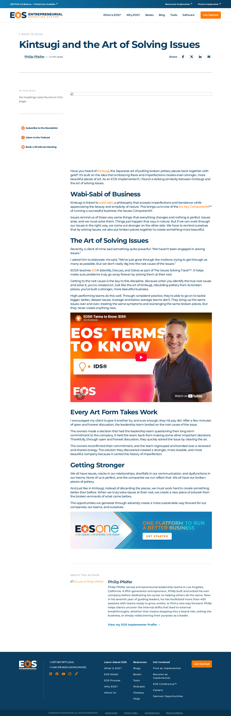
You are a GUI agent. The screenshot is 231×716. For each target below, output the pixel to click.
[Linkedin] (50, 673)
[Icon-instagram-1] (69, 673)
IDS (94, 270)
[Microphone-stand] (76, 673)
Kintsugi (103, 171)
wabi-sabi (106, 203)
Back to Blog (32, 34)
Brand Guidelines (174, 713)
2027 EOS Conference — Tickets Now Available (32, 4)
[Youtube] (63, 673)
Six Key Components (194, 207)
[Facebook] (57, 673)
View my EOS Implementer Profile (132, 624)
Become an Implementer (177, 4)
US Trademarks (152, 713)
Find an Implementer (208, 4)
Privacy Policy (131, 713)
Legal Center (111, 713)
